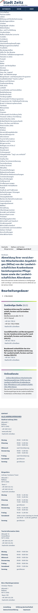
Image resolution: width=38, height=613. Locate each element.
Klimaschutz (4, 108)
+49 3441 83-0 (6, 429)
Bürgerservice (5, 143)
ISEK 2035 (3, 85)
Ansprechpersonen (7, 214)
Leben (2, 17)
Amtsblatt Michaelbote (8, 185)
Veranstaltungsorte (7, 134)
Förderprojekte (6, 97)
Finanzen (3, 216)
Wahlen (3, 205)
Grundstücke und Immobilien (11, 90)
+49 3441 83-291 (7, 541)
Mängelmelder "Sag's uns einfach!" (13, 154)
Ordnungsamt (5, 152)
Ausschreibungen (6, 179)
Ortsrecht (3, 157)
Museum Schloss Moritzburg (10, 117)
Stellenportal (5, 181)
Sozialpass (4, 39)
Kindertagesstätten (7, 21)
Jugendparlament (6, 203)
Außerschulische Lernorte (9, 34)
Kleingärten (4, 70)
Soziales (3, 37)
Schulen (3, 23)
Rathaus (3, 128)
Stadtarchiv (4, 159)
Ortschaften (4, 12)
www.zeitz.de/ (6, 431)
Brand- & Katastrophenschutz (11, 103)
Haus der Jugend (6, 72)
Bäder (2, 63)
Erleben (3, 130)
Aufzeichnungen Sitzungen (10, 192)
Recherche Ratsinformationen (11, 199)
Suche (19, 9)
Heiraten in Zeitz (6, 57)
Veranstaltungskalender (9, 132)
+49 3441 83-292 (7, 543)
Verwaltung (4, 208)
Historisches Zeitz (6, 125)
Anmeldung (7, 607)
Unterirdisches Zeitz (7, 119)
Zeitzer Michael (5, 230)
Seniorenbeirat (5, 201)
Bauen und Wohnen (7, 81)
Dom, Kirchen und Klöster (9, 123)
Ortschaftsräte (5, 194)
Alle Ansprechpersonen (11, 416)
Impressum (26, 610)
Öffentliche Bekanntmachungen (12, 174)
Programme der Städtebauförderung (14, 101)
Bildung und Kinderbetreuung (11, 19)
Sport (2, 61)
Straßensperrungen (7, 183)
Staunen (3, 112)
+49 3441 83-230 (7, 597)
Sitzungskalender (6, 197)
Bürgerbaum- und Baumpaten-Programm (15, 77)
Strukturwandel (6, 223)
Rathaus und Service (7, 141)
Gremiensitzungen (7, 177)
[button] (31, 9)
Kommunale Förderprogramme (12, 99)
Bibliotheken (5, 28)
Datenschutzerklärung (10, 610)
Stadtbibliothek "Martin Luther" (12, 79)
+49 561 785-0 (10, 321)
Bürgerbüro (4, 148)
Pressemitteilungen (7, 170)
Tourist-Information (7, 139)
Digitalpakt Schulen (7, 25)
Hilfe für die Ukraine (7, 52)
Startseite (4, 247)
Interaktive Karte (6, 234)
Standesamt (4, 150)
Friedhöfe (3, 48)
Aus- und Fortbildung (8, 30)
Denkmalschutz (5, 94)
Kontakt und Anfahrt (7, 212)
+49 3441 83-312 (7, 487)
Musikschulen (5, 32)
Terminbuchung (6, 163)
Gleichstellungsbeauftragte (10, 43)
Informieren (4, 137)
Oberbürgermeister (7, 210)
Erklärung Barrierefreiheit (24, 607)
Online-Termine (6, 165)
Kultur (2, 110)
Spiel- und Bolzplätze (8, 65)
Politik (2, 188)
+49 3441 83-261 (7, 489)
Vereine (3, 68)
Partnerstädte (5, 14)
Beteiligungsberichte (8, 219)
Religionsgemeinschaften (9, 45)
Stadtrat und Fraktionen (9, 190)
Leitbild (3, 88)
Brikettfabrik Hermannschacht (11, 121)
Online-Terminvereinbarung (10, 161)
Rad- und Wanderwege (8, 74)
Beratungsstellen (6, 50)
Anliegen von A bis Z (7, 145)
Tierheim (3, 105)
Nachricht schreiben (12, 326)
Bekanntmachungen (7, 172)
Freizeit (3, 59)
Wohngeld (4, 41)
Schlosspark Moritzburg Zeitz (11, 114)
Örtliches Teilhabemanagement (11, 54)
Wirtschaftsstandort (7, 225)
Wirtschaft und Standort (9, 221)
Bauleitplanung (5, 92)
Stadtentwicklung (6, 83)
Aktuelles (3, 168)
